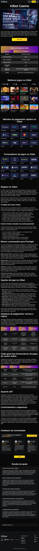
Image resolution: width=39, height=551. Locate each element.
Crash (23, 84)
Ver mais (19, 456)
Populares (4, 84)
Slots (33, 84)
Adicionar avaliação (31, 435)
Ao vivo (13, 84)
